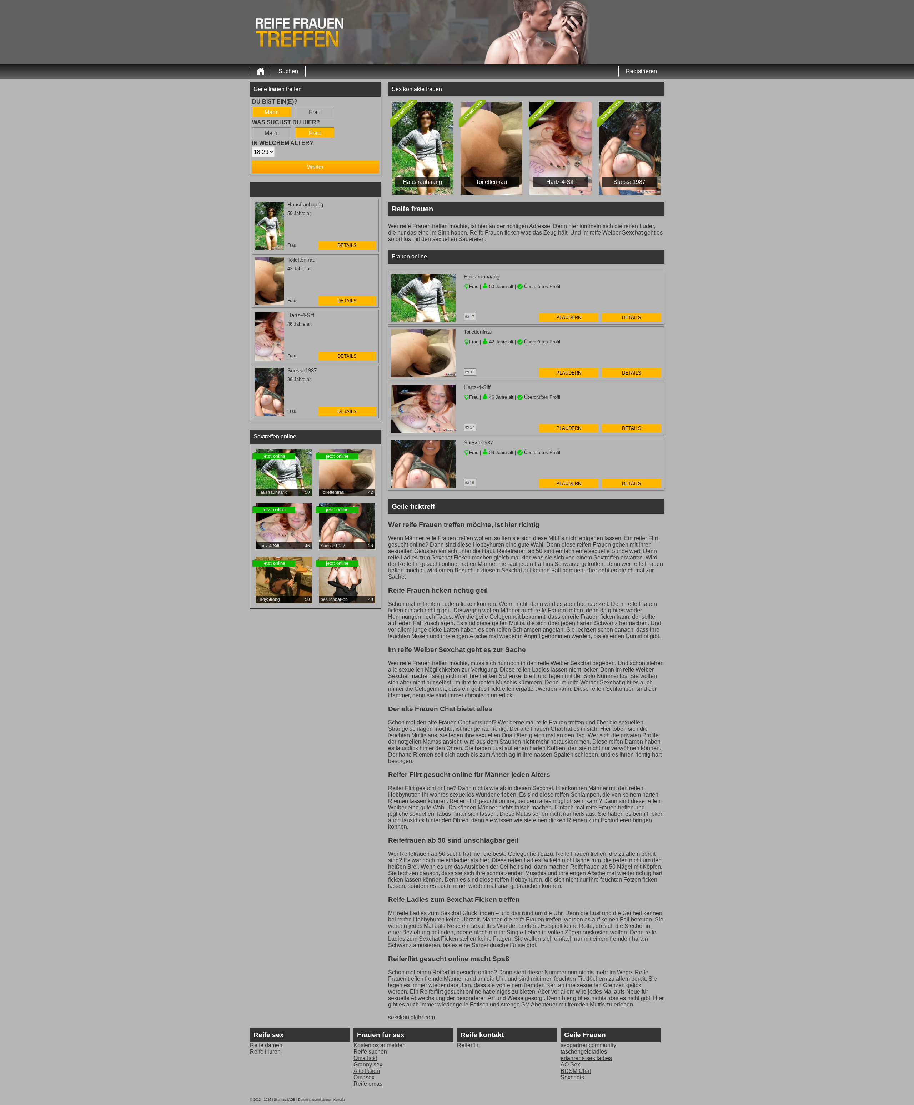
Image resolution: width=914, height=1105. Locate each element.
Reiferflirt (468, 1045)
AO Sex (570, 1064)
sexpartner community (588, 1045)
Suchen (288, 71)
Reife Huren (265, 1052)
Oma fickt (365, 1058)
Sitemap (280, 1099)
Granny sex (367, 1064)
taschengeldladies (584, 1052)
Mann (272, 112)
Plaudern (568, 317)
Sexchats (572, 1077)
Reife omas (367, 1084)
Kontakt (339, 1099)
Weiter (315, 167)
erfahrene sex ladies (586, 1058)
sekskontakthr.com (411, 1017)
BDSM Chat (576, 1071)
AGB (291, 1099)
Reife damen (266, 1045)
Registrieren (641, 71)
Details (347, 245)
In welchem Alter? (282, 143)
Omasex (364, 1077)
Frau (315, 112)
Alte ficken (366, 1071)
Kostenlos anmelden (379, 1045)
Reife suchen (370, 1052)
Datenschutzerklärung (314, 1099)
